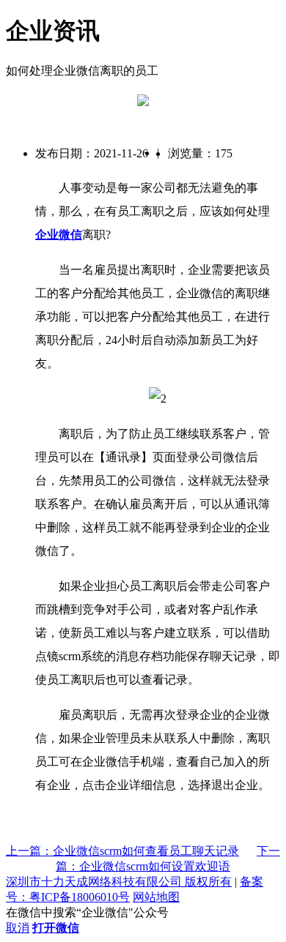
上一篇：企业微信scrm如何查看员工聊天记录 (122, 851)
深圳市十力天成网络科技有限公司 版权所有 (119, 881)
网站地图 (156, 897)
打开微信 (55, 928)
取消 (17, 928)
